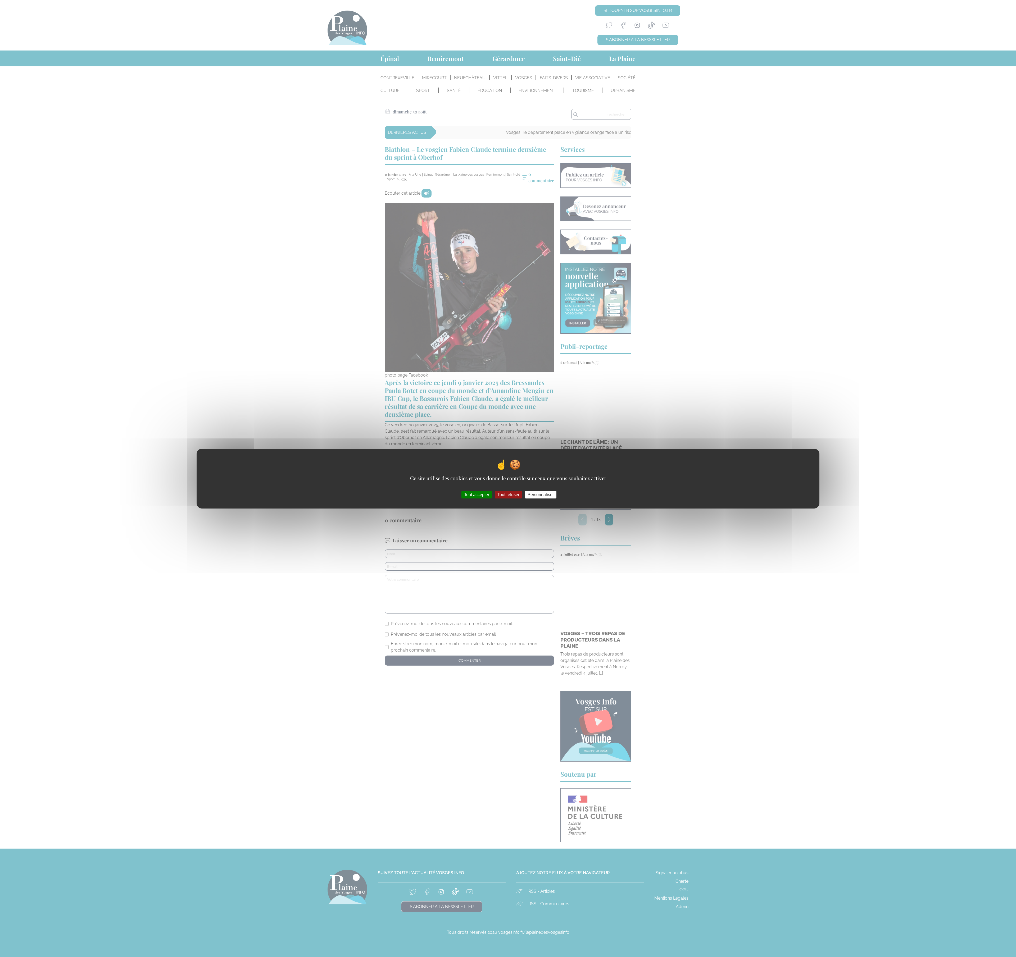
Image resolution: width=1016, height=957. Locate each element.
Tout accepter (476, 494)
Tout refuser (508, 494)
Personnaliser (541, 494)
